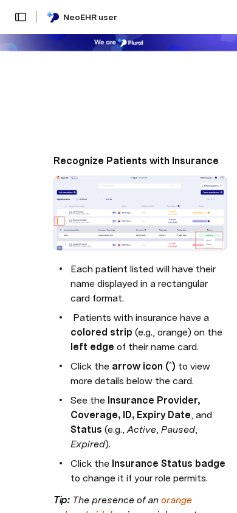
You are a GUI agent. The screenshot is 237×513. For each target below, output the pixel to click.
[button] (20, 17)
